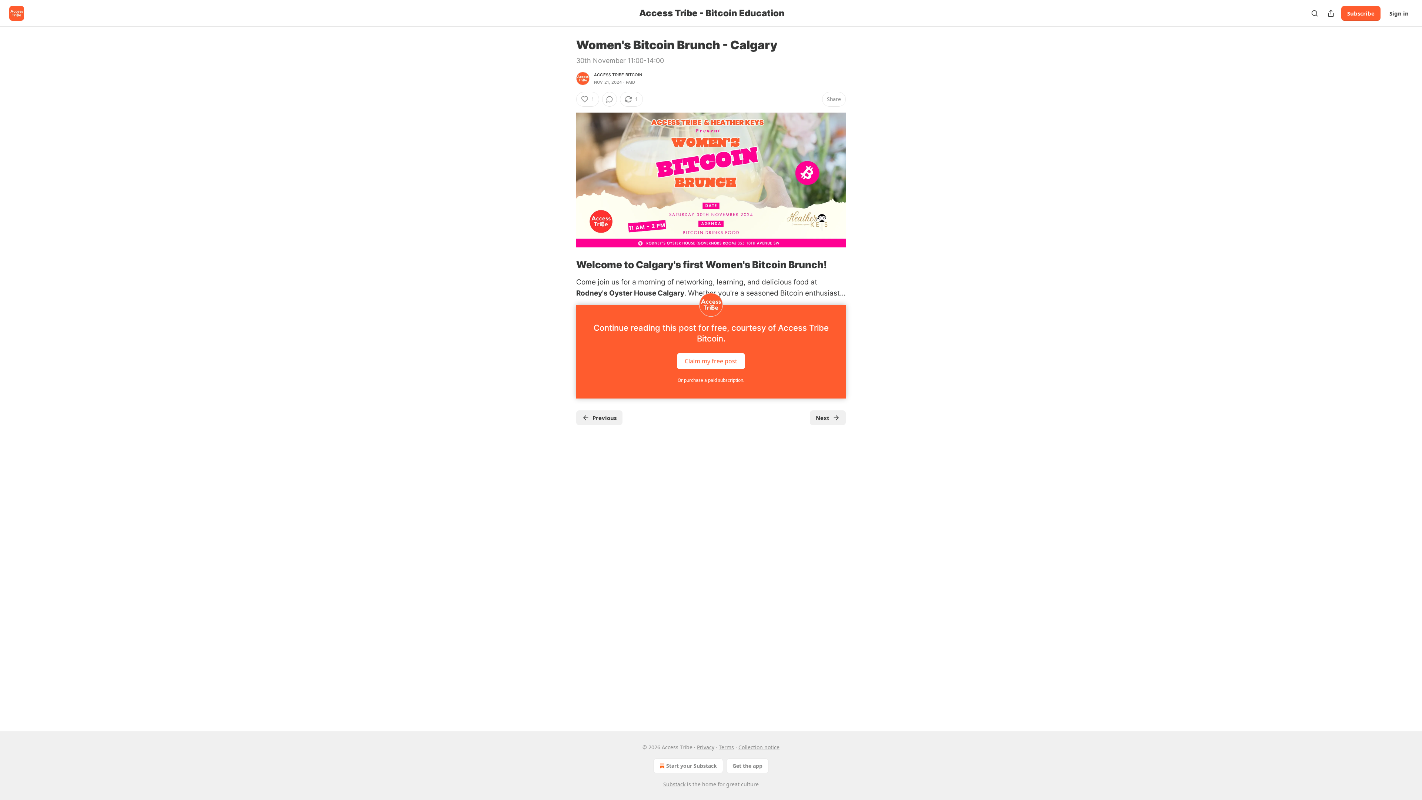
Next (823, 417)
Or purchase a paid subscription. (711, 380)
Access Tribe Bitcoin (618, 74)
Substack (674, 784)
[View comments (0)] (609, 99)
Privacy (705, 747)
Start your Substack (691, 765)
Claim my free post (711, 361)
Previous (604, 417)
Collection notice (759, 747)
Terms (726, 747)
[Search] (1314, 13)
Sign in (1399, 13)
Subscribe (1361, 13)
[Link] (566, 265)
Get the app (747, 765)
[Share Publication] (1330, 13)
